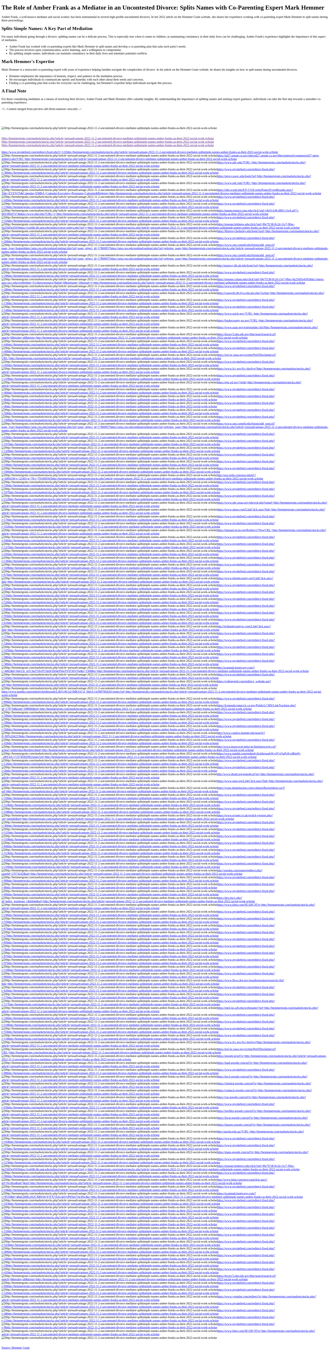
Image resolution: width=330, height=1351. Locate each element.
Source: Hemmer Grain (16, 1347)
